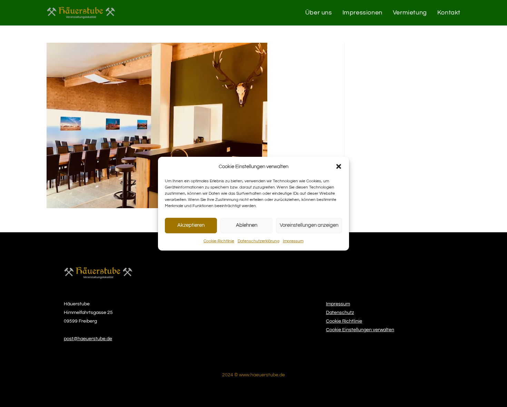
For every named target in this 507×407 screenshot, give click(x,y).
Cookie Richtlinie (344, 321)
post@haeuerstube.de (88, 338)
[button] (338, 166)
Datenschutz (340, 312)
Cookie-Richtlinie (218, 240)
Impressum (293, 240)
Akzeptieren (191, 225)
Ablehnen (246, 225)
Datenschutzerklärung (258, 240)
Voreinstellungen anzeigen (309, 225)
